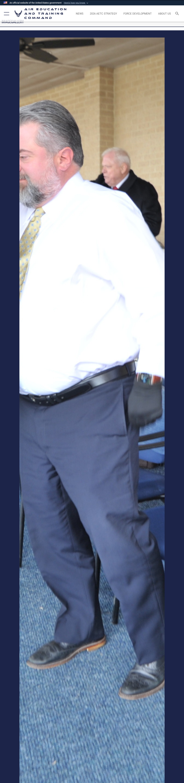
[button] (76, 3)
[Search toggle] (178, 14)
